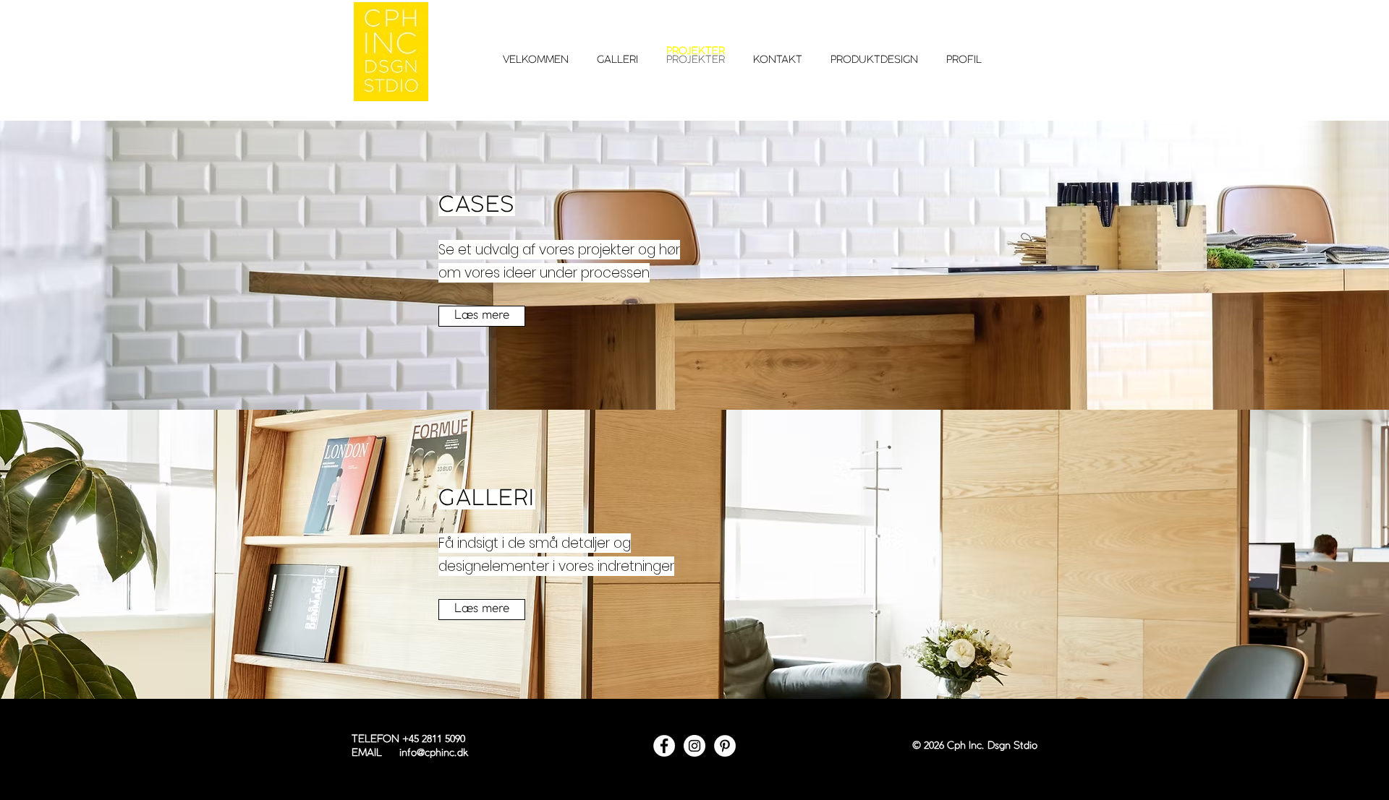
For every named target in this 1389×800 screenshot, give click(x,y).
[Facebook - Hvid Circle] (664, 746)
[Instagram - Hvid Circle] (694, 746)
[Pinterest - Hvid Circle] (725, 746)
